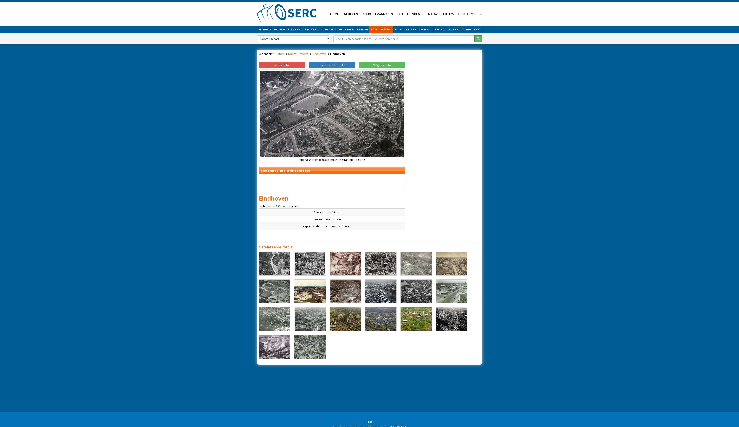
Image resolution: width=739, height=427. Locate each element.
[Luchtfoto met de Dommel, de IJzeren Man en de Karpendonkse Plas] (381, 319)
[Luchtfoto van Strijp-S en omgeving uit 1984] (345, 319)
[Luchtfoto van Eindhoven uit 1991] (416, 319)
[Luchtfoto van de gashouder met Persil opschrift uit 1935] (310, 264)
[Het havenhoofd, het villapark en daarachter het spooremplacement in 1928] (345, 291)
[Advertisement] (444, 91)
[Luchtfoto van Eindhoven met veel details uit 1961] (416, 264)
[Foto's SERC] (287, 13)
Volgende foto (382, 65)
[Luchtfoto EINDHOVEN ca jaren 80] (310, 319)
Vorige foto (282, 65)
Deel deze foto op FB (332, 65)
